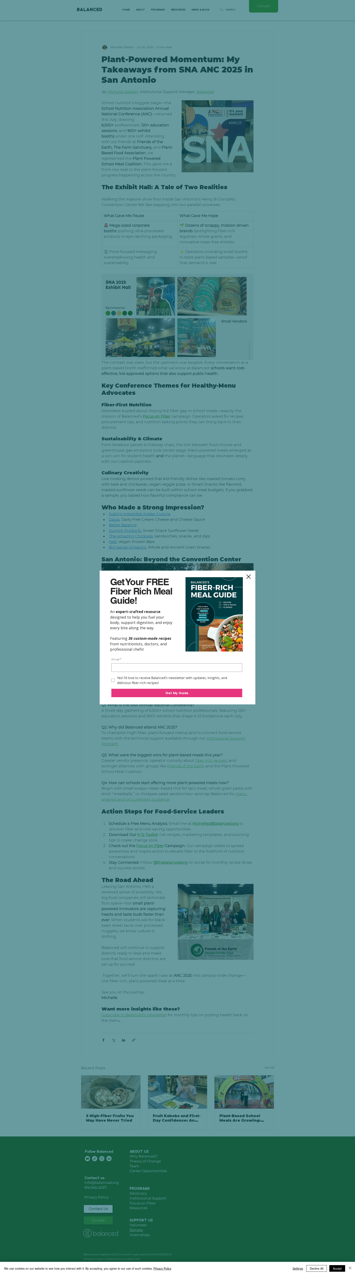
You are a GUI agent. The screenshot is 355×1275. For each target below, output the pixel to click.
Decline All (316, 1268)
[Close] (350, 1268)
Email (116, 659)
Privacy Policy (162, 1268)
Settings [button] (298, 1268)
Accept (337, 1268)
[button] (248, 576)
